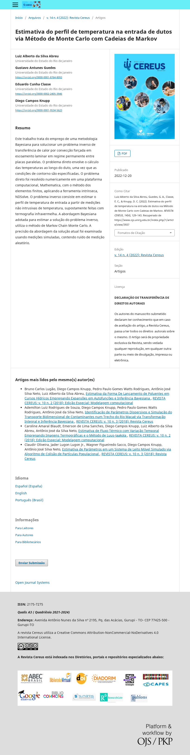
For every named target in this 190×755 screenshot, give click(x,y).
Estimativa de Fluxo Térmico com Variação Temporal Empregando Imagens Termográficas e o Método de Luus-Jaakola (92, 432)
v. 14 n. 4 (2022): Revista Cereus (68, 18)
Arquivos (34, 18)
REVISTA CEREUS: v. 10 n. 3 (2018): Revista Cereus (114, 421)
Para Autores (24, 535)
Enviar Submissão (32, 563)
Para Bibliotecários (28, 542)
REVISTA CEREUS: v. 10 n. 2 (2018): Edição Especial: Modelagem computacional (95, 400)
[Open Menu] (15, 4)
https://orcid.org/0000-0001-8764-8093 (38, 77)
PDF (124, 153)
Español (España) (28, 486)
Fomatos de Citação (131, 233)
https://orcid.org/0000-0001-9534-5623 (38, 110)
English (21, 493)
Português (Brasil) (29, 500)
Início (19, 18)
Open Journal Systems (32, 582)
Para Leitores (24, 528)
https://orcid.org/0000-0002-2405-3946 (38, 93)
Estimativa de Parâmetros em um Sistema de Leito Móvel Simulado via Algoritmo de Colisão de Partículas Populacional (98, 451)
